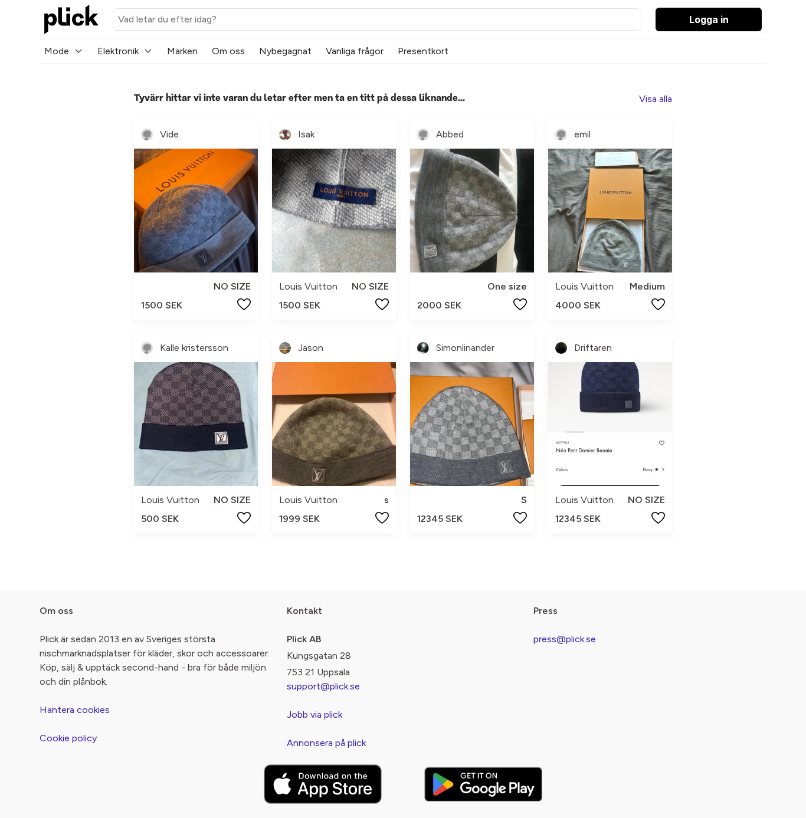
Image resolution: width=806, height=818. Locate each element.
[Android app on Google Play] (483, 784)
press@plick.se (564, 639)
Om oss (228, 51)
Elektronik (118, 51)
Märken (182, 51)
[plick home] (71, 19)
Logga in (709, 19)
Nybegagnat (285, 51)
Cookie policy (68, 738)
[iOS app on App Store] (323, 784)
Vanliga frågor (355, 51)
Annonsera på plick (326, 742)
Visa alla (655, 98)
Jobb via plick (314, 714)
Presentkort (423, 51)
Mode (56, 51)
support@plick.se (323, 686)
